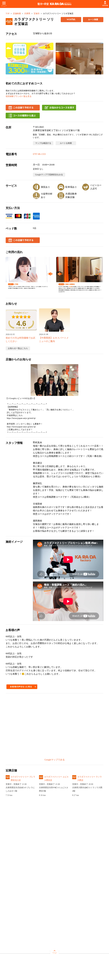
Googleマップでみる (54, 759)
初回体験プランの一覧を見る (19, 96)
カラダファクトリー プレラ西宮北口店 (23, 778)
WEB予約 (71, 19)
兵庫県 (27, 13)
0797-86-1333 (39, 154)
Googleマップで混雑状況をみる (49, 175)
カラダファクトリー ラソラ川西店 (89, 778)
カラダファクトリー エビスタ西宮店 (56, 778)
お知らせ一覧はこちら (18, 348)
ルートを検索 (66, 143)
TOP (8, 13)
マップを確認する (43, 143)
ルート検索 (93, 19)
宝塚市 (37, 13)
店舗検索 (17, 13)
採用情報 (105, 5)
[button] (29, 58)
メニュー (4, 6)
